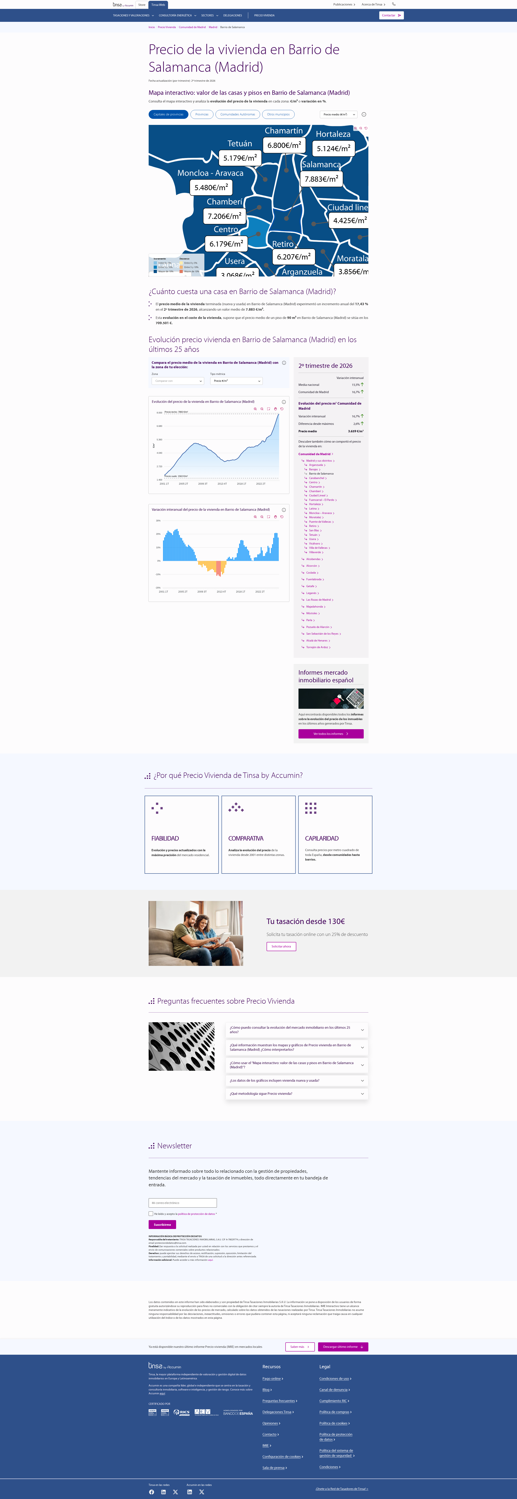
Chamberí (315, 491)
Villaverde (315, 552)
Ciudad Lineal (317, 495)
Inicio (152, 27)
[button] (297, 1029)
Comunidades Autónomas (238, 114)
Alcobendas (313, 559)
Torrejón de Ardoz (317, 647)
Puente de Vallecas (320, 521)
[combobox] (338, 114)
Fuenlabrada (314, 579)
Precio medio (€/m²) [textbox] (335, 114)
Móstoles (311, 613)
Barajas (313, 469)
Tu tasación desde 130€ (306, 921)
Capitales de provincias (168, 114)
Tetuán (313, 535)
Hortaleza (315, 504)
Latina (313, 508)
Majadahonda (314, 606)
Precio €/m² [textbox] (221, 381)
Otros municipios (278, 114)
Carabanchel (316, 478)
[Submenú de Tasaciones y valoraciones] (153, 15)
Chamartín (315, 486)
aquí (210, 1259)
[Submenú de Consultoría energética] (195, 15)
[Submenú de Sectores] (217, 15)
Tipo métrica (217, 374)
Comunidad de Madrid (192, 27)
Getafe (310, 586)
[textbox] (178, 381)
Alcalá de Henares (317, 640)
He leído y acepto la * (185, 1214)
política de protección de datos (196, 1214)
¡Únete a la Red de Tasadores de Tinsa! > (342, 1489)
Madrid (213, 27)
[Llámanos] (394, 4)
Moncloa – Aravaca (320, 513)
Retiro (312, 526)
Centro (313, 482)
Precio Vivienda (167, 27)
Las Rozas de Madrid (318, 599)
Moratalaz (315, 517)
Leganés (311, 593)
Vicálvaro (314, 543)
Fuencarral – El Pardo (321, 500)
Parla (309, 620)
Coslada (311, 572)
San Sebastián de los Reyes (322, 633)
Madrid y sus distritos (319, 460)
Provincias (201, 114)
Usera (312, 539)
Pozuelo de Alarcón (317, 627)
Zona (155, 374)
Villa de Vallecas (318, 548)
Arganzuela (316, 465)
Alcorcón (311, 566)
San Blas (314, 530)
